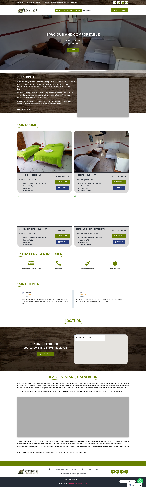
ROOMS (77, 10)
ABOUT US (68, 10)
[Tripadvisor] (126, 2)
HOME (58, 10)
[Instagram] (118, 2)
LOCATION (87, 10)
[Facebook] (114, 2)
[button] (2, 42)
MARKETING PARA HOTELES (78, 483)
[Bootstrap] (122, 2)
